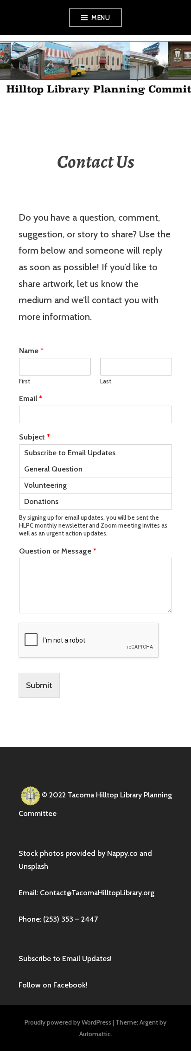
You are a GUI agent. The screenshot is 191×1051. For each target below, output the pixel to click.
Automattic (95, 1034)
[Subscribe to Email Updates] (95, 453)
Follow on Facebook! (53, 985)
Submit (39, 685)
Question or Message (57, 551)
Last (105, 381)
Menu (100, 17)
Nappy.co (122, 853)
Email (30, 398)
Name (31, 350)
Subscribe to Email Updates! (65, 958)
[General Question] (95, 469)
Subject (34, 437)
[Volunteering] (95, 485)
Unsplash (33, 866)
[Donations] (95, 501)
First (24, 381)
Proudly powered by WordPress (68, 1022)
